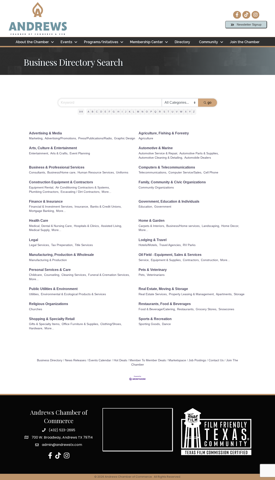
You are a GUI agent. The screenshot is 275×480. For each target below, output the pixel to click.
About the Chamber (32, 42)
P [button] (151, 111)
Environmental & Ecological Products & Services (73, 294)
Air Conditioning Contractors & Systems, (82, 187)
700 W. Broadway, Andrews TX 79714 (62, 437)
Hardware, (36, 328)
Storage (239, 294)
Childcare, (36, 274)
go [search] (209, 102)
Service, (144, 260)
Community (208, 42)
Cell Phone (210, 172)
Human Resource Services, (96, 172)
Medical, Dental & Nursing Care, (51, 226)
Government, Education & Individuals (169, 201)
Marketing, (36, 138)
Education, (146, 206)
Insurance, (82, 206)
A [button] (88, 111)
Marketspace (177, 360)
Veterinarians (156, 274)
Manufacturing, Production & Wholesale (61, 255)
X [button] (185, 111)
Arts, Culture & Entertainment (53, 148)
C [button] (97, 111)
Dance (166, 324)
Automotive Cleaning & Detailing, (161, 157)
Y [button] (190, 111)
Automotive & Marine (156, 148)
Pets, (142, 274)
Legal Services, (39, 245)
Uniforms (122, 172)
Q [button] (155, 111)
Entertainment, (39, 153)
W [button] (181, 111)
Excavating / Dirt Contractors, (80, 191)
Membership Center (146, 42)
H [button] (118, 111)
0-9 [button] (81, 111)
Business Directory (49, 360)
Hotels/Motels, (148, 245)
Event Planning (80, 153)
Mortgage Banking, (42, 211)
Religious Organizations (48, 304)
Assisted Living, (111, 226)
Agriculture (146, 138)
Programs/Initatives (101, 42)
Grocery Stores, (206, 309)
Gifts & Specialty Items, (44, 324)
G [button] (114, 111)
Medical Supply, (39, 230)
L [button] (133, 111)
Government (162, 206)
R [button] (160, 111)
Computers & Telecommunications (167, 167)
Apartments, (224, 294)
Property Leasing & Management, (192, 294)
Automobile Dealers (197, 157)
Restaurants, (185, 309)
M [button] (138, 111)
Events (66, 42)
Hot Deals (120, 360)
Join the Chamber (245, 42)
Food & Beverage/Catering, (157, 309)
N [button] (142, 111)
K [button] (129, 111)
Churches (35, 309)
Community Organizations (156, 187)
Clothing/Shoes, (111, 324)
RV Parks (189, 245)
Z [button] (194, 111)
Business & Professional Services (56, 167)
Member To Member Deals (148, 360)
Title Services (84, 245)
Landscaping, (211, 226)
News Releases (75, 360)
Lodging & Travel (153, 240)
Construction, (210, 260)
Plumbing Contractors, (44, 191)
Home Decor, (230, 226)
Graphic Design (124, 138)
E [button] (105, 111)
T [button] (168, 111)
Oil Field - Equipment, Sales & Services (170, 255)
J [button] (125, 111)
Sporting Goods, (150, 324)
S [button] (164, 111)
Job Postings (197, 360)
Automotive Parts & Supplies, (199, 153)
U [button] (172, 111)
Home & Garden (152, 220)
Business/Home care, (61, 172)
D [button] (101, 111)
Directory (182, 42)
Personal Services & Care (50, 270)
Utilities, (34, 294)
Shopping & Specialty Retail (52, 319)
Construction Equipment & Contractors (61, 182)
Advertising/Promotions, (61, 138)
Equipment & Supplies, (166, 260)
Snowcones (226, 309)
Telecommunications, (153, 172)
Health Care (38, 220)
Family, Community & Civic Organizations (172, 182)
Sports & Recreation (155, 319)
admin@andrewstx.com (62, 444)
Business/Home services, (183, 226)
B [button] (92, 111)
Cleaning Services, (74, 274)
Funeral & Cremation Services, (109, 274)
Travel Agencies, (170, 245)
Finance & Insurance (46, 201)
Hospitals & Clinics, (87, 226)
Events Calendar (100, 360)
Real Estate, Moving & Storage (163, 289)
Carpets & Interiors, (152, 226)
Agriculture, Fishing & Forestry (164, 133)
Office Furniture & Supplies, (80, 324)
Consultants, (37, 172)
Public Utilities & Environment (53, 289)
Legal (33, 240)
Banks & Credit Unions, (106, 206)
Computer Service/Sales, (185, 172)
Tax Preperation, (62, 245)
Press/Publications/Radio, (95, 138)
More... (106, 191)
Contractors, (191, 260)
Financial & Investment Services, (51, 206)
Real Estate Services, (153, 294)
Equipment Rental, (41, 187)
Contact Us (216, 360)
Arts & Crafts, (59, 153)
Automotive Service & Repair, (158, 153)
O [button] (147, 111)
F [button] (109, 111)
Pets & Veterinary (153, 270)
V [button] (176, 111)
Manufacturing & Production (48, 260)
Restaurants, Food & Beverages (165, 304)
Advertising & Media (45, 133)
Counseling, (52, 274)
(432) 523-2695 (62, 430)
